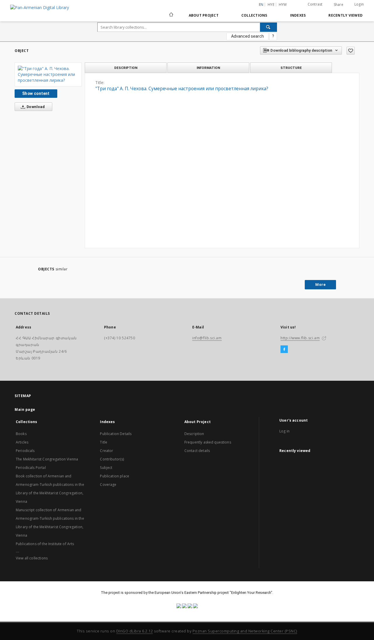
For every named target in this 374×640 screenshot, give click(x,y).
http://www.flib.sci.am (300, 337)
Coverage (108, 484)
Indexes (298, 15)
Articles (22, 442)
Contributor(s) (112, 459)
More (320, 284)
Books (21, 433)
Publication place (114, 476)
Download (35, 107)
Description (194, 433)
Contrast (315, 4)
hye (271, 4)
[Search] (268, 27)
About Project (204, 15)
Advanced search (247, 36)
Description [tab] (125, 68)
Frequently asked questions (207, 442)
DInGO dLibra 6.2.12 (134, 631)
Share (338, 4)
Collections (254, 15)
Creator (106, 450)
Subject (106, 467)
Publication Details (115, 433)
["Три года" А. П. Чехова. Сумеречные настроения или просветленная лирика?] (48, 74)
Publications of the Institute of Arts (45, 543)
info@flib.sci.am (207, 337)
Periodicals (25, 450)
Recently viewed (345, 15)
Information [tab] (208, 68)
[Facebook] (284, 349)
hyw (283, 4)
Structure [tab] (291, 68)
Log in (284, 431)
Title (103, 442)
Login (359, 4)
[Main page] (170, 15)
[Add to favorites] (351, 51)
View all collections (32, 558)
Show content (36, 93)
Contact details (197, 450)
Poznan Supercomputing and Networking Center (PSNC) (245, 631)
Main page (25, 409)
